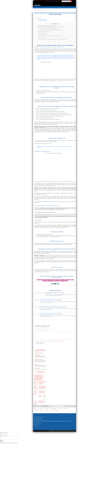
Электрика (59, 408)
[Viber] (57, 283)
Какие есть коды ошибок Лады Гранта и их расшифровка (46, 25)
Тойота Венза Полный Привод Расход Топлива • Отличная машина (42, 402)
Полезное (35, 408)
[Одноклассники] (52, 283)
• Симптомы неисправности (38, 378)
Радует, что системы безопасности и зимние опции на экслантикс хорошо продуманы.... (40, 366)
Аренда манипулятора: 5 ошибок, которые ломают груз (54, 292)
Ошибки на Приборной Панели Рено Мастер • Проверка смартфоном (42, 392)
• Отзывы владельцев (37, 375)
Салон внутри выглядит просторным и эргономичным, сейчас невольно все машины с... (41, 357)
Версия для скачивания (38, 17)
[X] (55, 283)
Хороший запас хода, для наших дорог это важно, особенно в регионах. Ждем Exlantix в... (40, 361)
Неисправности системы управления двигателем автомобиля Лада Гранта (51, 26)
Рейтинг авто (43, 410)
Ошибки (75, 17)
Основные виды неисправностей (43, 31)
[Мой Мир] (53, 283)
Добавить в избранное (37, 5)
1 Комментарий (41, 384)
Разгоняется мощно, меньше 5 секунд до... (40, 369)
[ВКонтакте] (75, 1)
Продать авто (46, 408)
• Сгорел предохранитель (38, 379)
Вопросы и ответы (53, 408)
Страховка (56, 410)
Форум (52, 410)
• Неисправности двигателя (38, 376)
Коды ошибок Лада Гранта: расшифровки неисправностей (48, 28)
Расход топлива (36, 410)
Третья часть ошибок (42, 37)
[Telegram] (58, 283)
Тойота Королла (65, 408)
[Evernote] (56, 283)
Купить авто (40, 408)
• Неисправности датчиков (38, 377)
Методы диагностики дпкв (42, 34)
